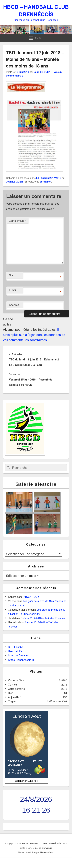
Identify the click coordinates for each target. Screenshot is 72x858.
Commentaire (17, 220)
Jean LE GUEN (42, 72)
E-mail (12, 290)
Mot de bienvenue (43, 848)
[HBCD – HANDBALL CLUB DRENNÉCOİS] (36, 33)
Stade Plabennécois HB (22, 660)
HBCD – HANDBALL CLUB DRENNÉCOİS (36, 10)
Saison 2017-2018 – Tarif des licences (43, 618)
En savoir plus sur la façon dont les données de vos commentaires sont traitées (34, 334)
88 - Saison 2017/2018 (48, 178)
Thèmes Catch (47, 852)
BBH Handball (16, 647)
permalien (45, 181)
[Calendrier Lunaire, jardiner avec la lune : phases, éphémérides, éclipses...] (26, 782)
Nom (11, 275)
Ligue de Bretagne (18, 655)
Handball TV (15, 651)
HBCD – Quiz (31, 597)
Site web (14, 305)
